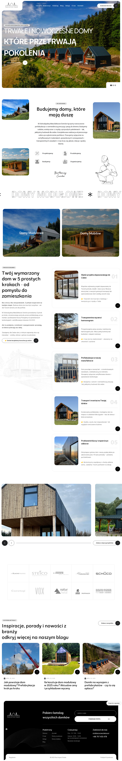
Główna (45, 733)
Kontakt (80, 6)
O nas (74, 6)
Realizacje (47, 6)
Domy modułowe (57, 736)
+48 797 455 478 (100, 736)
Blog (61, 6)
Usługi (67, 6)
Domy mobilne (56, 739)
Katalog (55, 6)
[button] (38, 5)
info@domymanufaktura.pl (101, 733)
